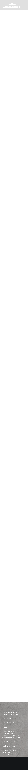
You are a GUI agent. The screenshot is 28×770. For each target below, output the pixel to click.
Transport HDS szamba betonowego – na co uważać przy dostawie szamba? (13, 134)
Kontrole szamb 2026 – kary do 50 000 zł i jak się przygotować (13, 23)
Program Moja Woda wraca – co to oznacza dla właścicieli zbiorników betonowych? (13, 60)
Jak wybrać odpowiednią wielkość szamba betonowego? (13, 597)
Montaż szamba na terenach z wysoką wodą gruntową (11, 689)
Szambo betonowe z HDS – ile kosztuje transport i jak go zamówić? (12, 207)
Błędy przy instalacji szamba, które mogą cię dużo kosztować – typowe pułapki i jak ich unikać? (13, 653)
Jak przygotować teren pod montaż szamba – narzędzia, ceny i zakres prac (13, 97)
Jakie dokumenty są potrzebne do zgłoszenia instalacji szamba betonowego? (12, 525)
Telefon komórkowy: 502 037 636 (12, 735)
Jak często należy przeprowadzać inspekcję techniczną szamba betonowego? (12, 615)
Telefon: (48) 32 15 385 (9, 731)
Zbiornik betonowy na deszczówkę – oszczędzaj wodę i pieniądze (12, 243)
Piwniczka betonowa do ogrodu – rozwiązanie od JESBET (14, 422)
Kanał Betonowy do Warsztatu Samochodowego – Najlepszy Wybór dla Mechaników (12, 315)
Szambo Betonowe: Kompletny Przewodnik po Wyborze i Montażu (13, 490)
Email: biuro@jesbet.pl (9, 741)
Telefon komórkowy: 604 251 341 (12, 737)
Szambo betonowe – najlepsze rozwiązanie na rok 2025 (13, 278)
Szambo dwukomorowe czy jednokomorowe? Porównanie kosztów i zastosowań (13, 170)
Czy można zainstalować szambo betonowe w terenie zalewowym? (12, 562)
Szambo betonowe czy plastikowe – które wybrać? (13, 388)
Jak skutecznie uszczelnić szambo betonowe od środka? (12, 456)
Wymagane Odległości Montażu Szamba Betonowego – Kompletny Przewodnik (13, 352)
